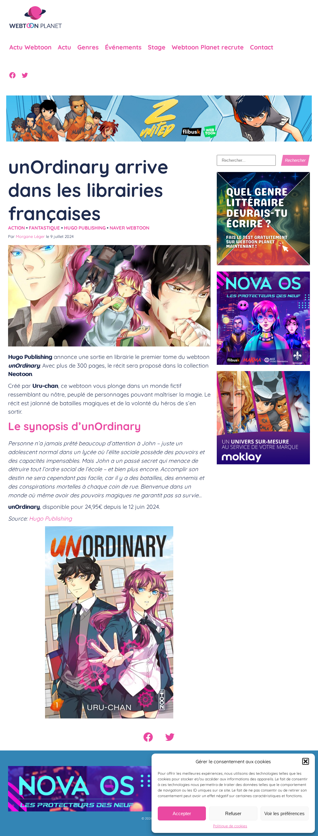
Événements (123, 47)
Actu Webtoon (30, 47)
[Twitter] (25, 75)
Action (16, 228)
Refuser (233, 813)
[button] (305, 761)
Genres (88, 47)
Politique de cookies (230, 826)
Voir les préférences (284, 813)
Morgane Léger (30, 236)
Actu (64, 47)
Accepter (182, 813)
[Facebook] (12, 75)
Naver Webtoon (129, 228)
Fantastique (44, 228)
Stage (157, 47)
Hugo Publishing (85, 228)
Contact (261, 47)
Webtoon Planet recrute (208, 47)
